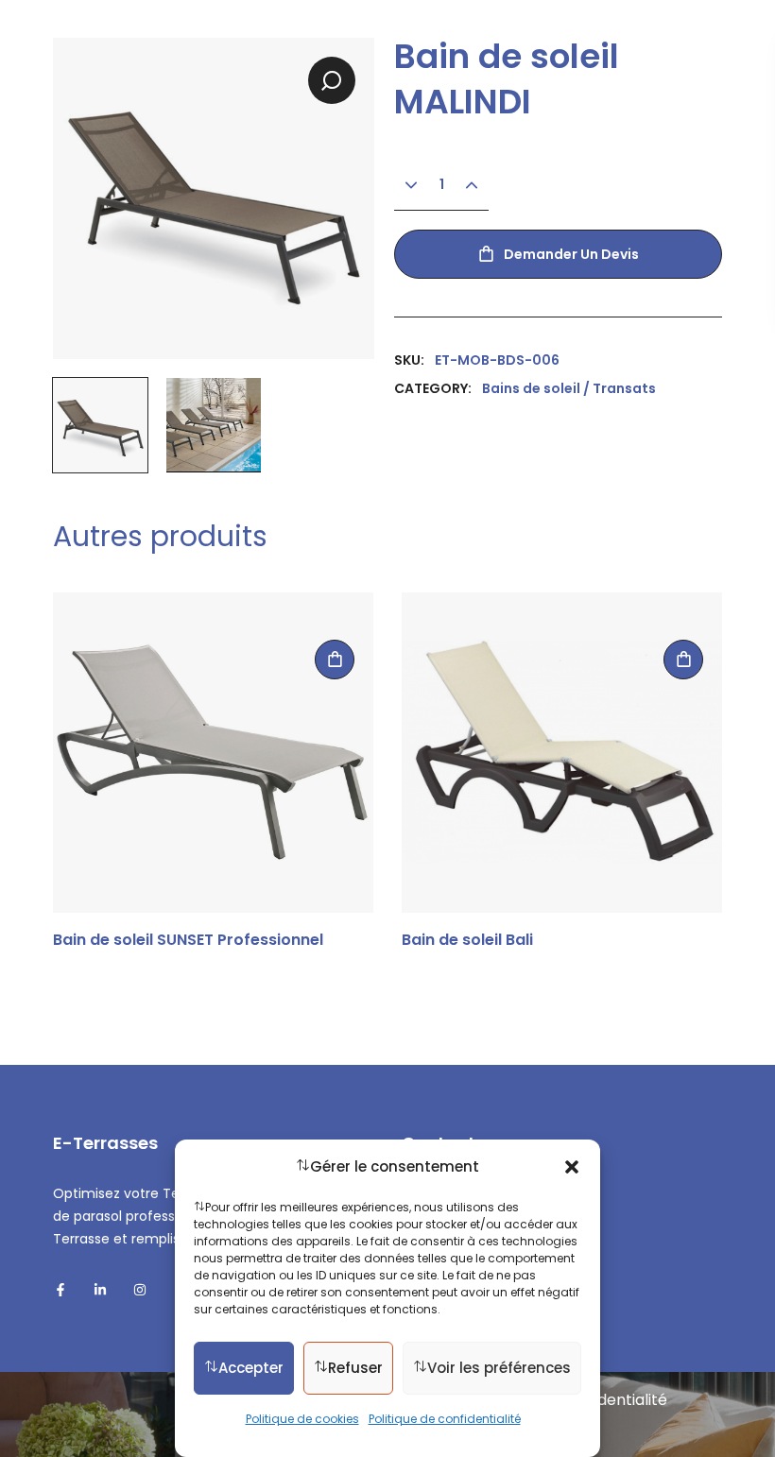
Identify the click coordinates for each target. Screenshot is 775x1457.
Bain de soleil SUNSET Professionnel (188, 940)
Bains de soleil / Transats (569, 388)
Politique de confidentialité (445, 1419)
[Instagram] (140, 1290)
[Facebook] (60, 1290)
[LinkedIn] (100, 1290)
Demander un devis (571, 254)
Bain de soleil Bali (467, 940)
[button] (571, 1166)
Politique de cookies (302, 1419)
